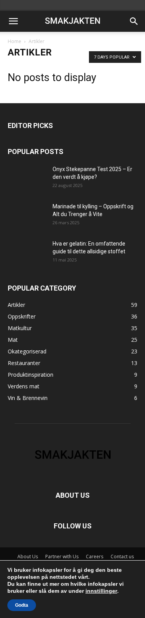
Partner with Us (61, 556)
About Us (27, 556)
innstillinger (101, 591)
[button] (13, 21)
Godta (21, 605)
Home (14, 41)
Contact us (122, 556)
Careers (94, 556)
